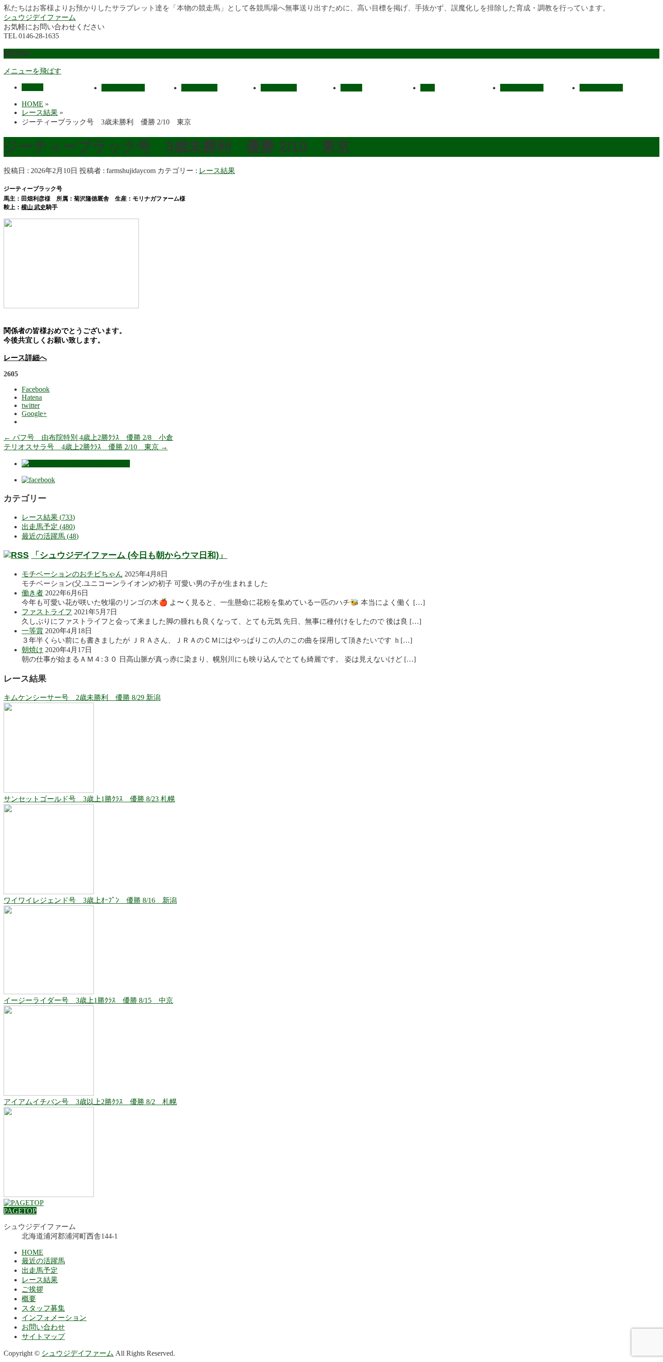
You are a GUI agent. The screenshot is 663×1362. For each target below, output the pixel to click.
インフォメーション (54, 1317)
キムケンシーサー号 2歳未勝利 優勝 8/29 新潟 (82, 697)
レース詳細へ (25, 357)
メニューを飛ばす (32, 71)
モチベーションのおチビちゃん (72, 574)
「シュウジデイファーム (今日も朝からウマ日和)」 (129, 555)
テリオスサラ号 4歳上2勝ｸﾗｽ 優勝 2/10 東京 (86, 447)
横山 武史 (33, 207)
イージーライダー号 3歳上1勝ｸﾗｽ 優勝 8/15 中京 (88, 1000)
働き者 (32, 593)
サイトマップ (43, 1336)
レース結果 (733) (48, 517)
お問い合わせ (43, 1327)
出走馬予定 (40, 1270)
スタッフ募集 (43, 1308)
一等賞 (32, 631)
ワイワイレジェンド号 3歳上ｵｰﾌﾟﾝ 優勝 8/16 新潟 (90, 900)
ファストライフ (47, 612)
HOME (32, 1252)
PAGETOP (20, 1211)
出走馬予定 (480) (48, 526)
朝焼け (32, 650)
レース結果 (217, 170)
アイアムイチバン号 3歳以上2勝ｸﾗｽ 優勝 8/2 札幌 (90, 1102)
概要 (29, 1299)
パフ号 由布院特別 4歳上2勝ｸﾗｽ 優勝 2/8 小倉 (88, 437)
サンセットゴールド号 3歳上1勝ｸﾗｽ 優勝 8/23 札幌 (89, 799)
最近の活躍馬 (43, 1261)
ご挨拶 (32, 1289)
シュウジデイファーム (40, 17)
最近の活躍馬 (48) (50, 536)
